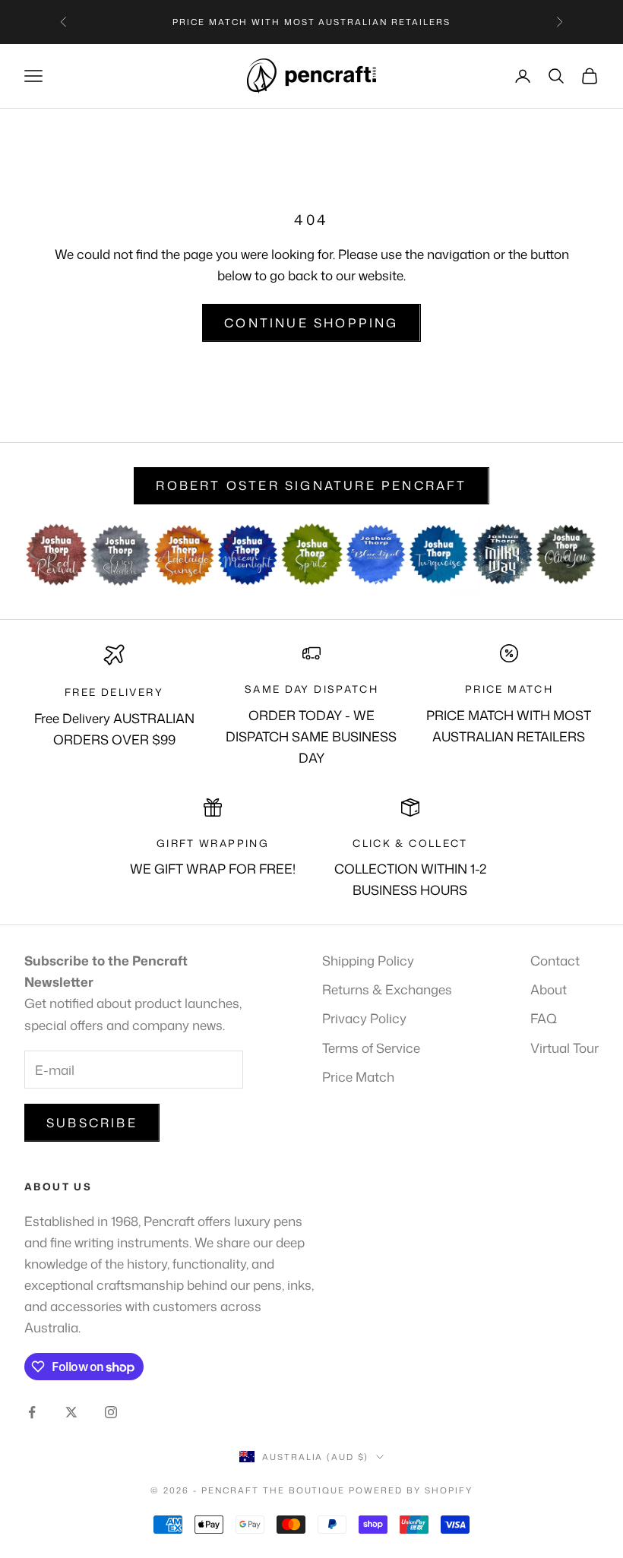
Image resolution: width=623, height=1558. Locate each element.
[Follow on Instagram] (111, 1412)
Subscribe (92, 1122)
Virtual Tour (564, 1047)
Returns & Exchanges (387, 989)
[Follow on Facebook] (32, 1412)
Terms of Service (371, 1047)
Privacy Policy (364, 1018)
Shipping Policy (368, 960)
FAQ (543, 1018)
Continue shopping (311, 322)
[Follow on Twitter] (71, 1412)
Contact (555, 960)
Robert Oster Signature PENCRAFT (311, 485)
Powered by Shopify (411, 1490)
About (548, 989)
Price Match (358, 1076)
